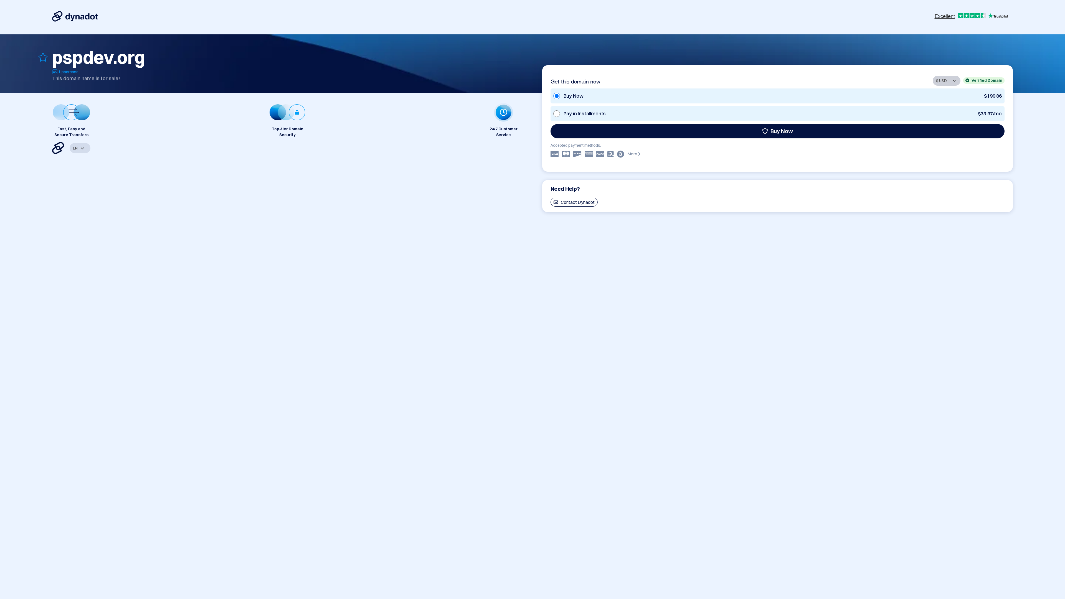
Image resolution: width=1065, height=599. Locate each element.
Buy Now (781, 131)
